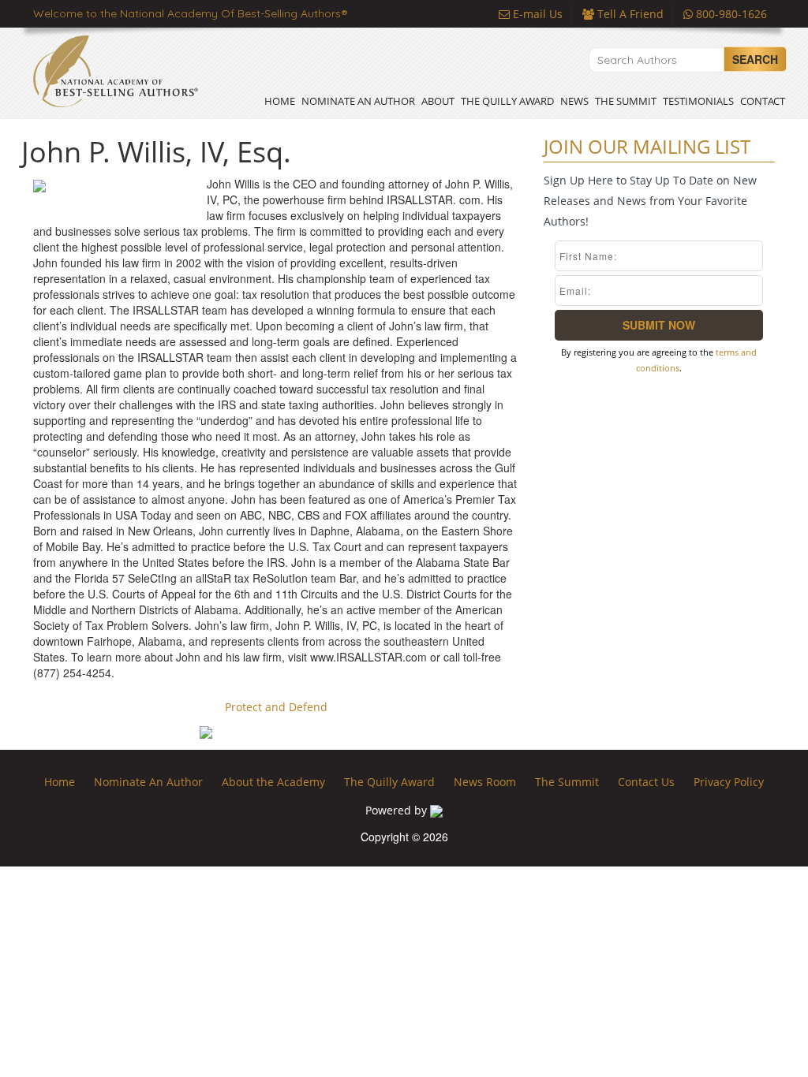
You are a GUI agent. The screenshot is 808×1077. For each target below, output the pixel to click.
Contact (762, 101)
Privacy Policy (729, 781)
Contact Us (646, 781)
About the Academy (273, 781)
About (437, 101)
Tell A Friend (629, 13)
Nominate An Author (358, 101)
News (574, 101)
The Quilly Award (507, 101)
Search (755, 59)
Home (279, 101)
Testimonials (698, 101)
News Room (485, 781)
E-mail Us (536, 13)
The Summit (625, 101)
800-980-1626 (730, 13)
